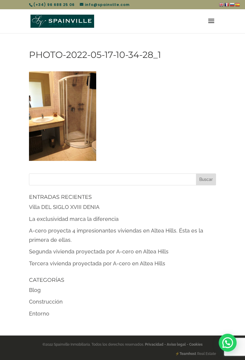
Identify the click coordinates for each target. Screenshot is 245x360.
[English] (221, 4)
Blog (35, 290)
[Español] (238, 4)
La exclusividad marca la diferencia (74, 219)
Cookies (195, 344)
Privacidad (154, 344)
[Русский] (232, 4)
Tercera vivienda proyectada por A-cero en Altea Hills (97, 263)
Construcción (46, 302)
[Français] (227, 4)
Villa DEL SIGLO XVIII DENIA (64, 207)
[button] (228, 343)
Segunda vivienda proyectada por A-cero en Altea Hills (99, 251)
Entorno (39, 313)
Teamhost (188, 354)
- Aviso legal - (176, 344)
